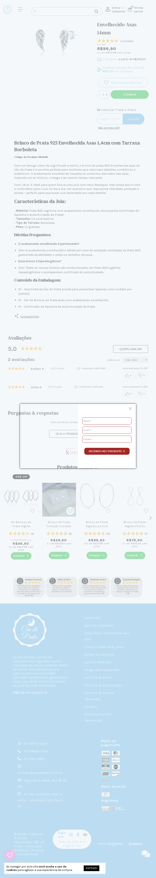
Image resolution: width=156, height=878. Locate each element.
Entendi (91, 868)
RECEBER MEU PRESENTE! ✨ (107, 451)
